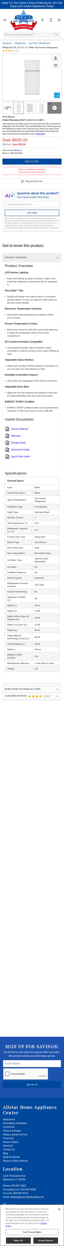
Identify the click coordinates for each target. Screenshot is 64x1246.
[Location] (42, 20)
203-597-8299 (28, 1189)
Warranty (16, 436)
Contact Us (9, 1149)
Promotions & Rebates (15, 1123)
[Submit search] (56, 34)
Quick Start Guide (20, 456)
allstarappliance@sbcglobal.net (27, 1197)
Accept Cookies (45, 1240)
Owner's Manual (19, 429)
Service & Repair (12, 1130)
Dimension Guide (20, 449)
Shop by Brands (11, 1157)
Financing (8, 1138)
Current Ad (8, 1127)
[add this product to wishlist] (55, 65)
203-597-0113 (20, 1193)
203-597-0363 (18, 1185)
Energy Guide (18, 442)
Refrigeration (20, 43)
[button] (4, 20)
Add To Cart (32, 161)
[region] (32, 1225)
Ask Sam (32, 212)
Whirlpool (18, 150)
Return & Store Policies (15, 1161)
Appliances (7, 43)
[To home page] (23, 20)
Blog (5, 1153)
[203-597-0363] (50, 20)
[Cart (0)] (59, 20)
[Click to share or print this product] (55, 58)
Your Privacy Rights (32, 1232)
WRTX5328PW (16, 153)
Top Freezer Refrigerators (40, 43)
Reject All (18, 1240)
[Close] (59, 1209)
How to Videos (10, 1142)
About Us (8, 1145)
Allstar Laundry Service (15, 1134)
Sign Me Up (32, 1084)
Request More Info (34, 181)
